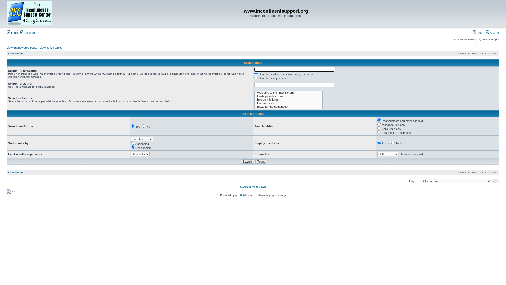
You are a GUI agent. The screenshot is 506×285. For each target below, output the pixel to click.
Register (29, 32)
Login (14, 32)
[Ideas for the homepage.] (288, 106)
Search (494, 32)
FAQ (479, 32)
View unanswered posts (22, 47)
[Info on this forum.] (288, 99)
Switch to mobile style (253, 186)
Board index (15, 53)
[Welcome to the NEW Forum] (288, 92)
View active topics (51, 47)
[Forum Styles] (288, 103)
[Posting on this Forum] (288, 96)
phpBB (239, 195)
